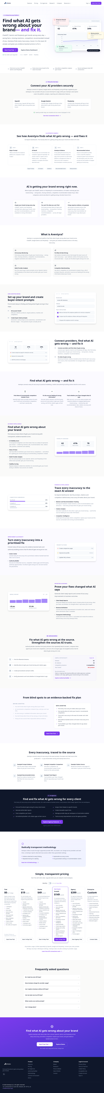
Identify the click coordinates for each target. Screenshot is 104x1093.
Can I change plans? (52, 1007)
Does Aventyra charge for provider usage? (52, 983)
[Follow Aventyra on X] (4, 1074)
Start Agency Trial (77, 939)
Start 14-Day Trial (27, 939)
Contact (55, 1073)
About (55, 1064)
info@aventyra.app (8, 1088)
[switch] (49, 883)
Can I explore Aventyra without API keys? (52, 989)
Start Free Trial (96, 3)
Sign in (88, 3)
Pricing (36, 3)
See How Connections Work (51, 115)
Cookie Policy (82, 1069)
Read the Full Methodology (29, 862)
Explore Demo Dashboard (29, 50)
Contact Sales (93, 939)
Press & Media (57, 1069)
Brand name (59, 297)
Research (52, 3)
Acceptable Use (83, 1071)
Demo (29, 1078)
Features (29, 3)
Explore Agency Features (51, 822)
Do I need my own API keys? (52, 977)
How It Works (56, 1071)
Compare (59, 3)
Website (58, 303)
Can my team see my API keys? (52, 995)
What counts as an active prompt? (52, 1001)
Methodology (31, 1073)
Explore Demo (60, 1044)
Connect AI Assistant (33, 1075)
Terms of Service (83, 1066)
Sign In (81, 1075)
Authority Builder (32, 1071)
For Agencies (43, 3)
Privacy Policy (82, 1064)
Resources (67, 3)
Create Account (83, 1073)
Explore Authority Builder (62, 678)
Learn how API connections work (51, 951)
